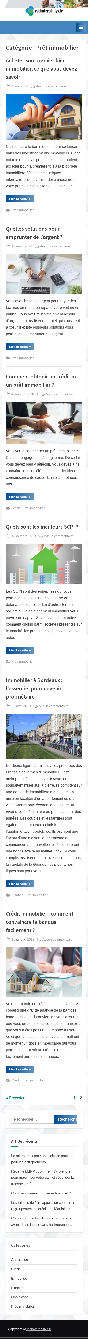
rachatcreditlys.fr (38, 1329)
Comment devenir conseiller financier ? (41, 1193)
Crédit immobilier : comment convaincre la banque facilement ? (39, 921)
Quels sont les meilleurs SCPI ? (42, 526)
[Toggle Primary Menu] (81, 27)
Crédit (15, 508)
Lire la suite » (21, 199)
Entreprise (19, 1278)
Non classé (20, 1297)
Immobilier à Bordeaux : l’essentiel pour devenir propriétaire (34, 688)
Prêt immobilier (22, 210)
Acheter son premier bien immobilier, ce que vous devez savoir (41, 68)
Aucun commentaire (51, 86)
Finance (17, 895)
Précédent (17, 1098)
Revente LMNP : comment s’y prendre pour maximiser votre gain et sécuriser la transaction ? (42, 1177)
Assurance (19, 1260)
